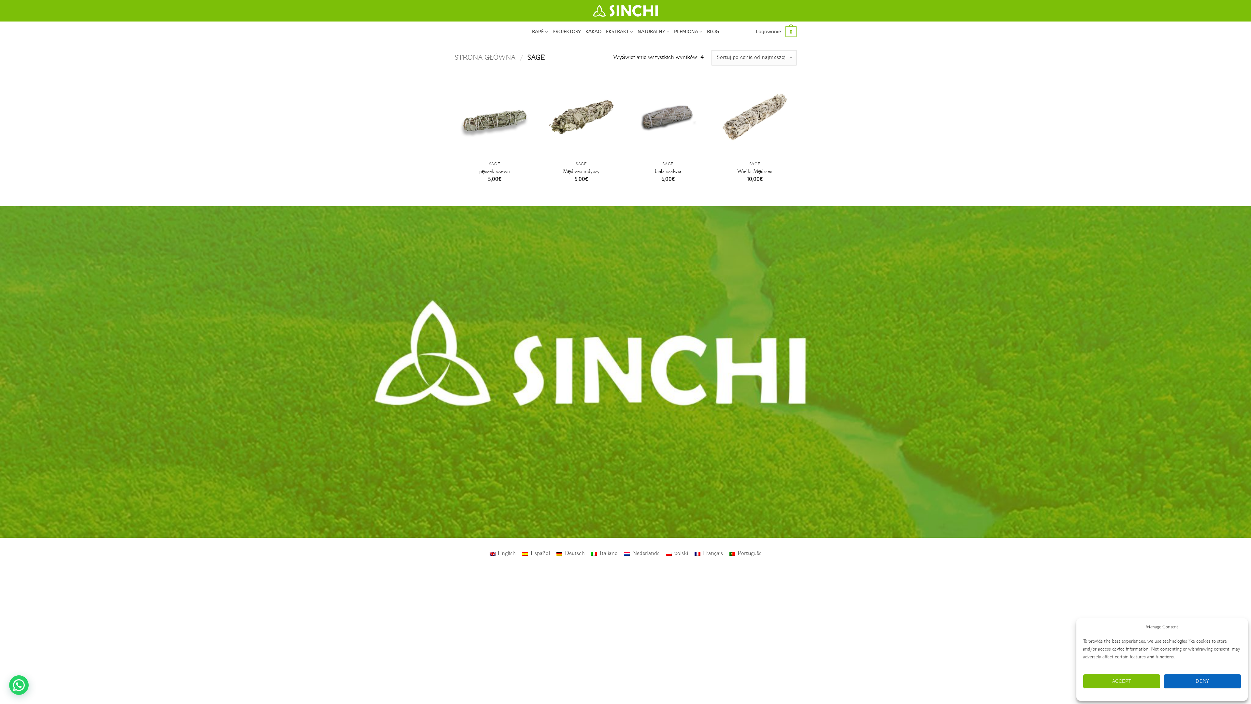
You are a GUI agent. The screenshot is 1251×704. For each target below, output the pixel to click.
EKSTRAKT (617, 32)
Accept (1121, 681)
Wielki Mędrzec (754, 171)
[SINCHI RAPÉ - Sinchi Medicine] (625, 11)
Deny (1202, 681)
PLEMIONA (686, 32)
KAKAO (593, 32)
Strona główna (484, 57)
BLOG (713, 32)
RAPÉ (538, 32)
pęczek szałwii (494, 171)
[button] (768, 31)
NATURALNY (651, 32)
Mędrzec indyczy (581, 171)
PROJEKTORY (567, 32)
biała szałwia (668, 171)
